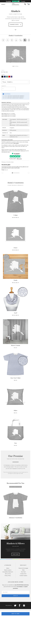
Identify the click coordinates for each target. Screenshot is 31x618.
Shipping (7, 139)
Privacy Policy (8, 575)
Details (6, 102)
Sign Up (15, 595)
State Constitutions (15, 486)
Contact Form (23, 573)
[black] (2, 77)
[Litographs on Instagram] (23, 605)
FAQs (23, 570)
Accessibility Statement (8, 571)
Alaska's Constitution (15, 35)
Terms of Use (8, 573)
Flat (13, 66)
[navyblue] (5, 77)
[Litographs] (15, 4)
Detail (17, 66)
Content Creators (23, 575)
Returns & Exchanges (23, 568)
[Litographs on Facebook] (19, 605)
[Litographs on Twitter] (15, 605)
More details (16, 143)
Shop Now (16, 554)
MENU (3, 4)
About (7, 568)
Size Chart (23, 571)
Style (3, 79)
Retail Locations (7, 570)
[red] (9, 77)
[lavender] (11, 77)
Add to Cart (16, 613)
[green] (7, 77)
